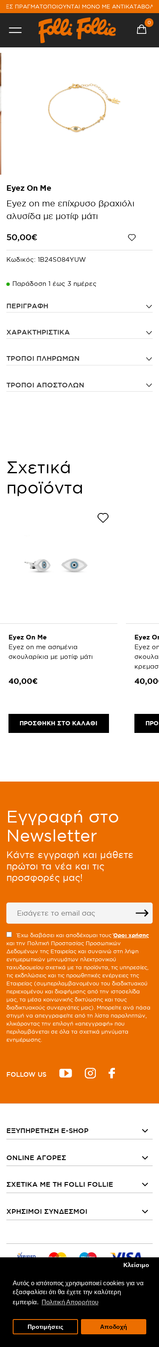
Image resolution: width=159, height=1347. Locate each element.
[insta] (90, 1074)
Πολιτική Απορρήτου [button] (70, 1302)
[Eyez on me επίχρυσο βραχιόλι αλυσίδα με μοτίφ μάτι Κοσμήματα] (80, 114)
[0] (141, 30)
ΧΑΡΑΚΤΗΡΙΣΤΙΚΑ (38, 332)
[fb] (112, 1074)
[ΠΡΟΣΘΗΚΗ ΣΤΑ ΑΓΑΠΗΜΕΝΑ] (140, 238)
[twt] (65, 1074)
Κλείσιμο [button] (136, 1265)
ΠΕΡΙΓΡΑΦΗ (27, 306)
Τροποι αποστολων (45, 385)
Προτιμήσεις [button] (45, 1327)
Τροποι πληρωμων (43, 358)
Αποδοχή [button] (113, 1327)
